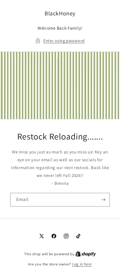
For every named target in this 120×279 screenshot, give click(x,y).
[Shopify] (85, 253)
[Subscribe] (103, 199)
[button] (60, 40)
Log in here (82, 264)
